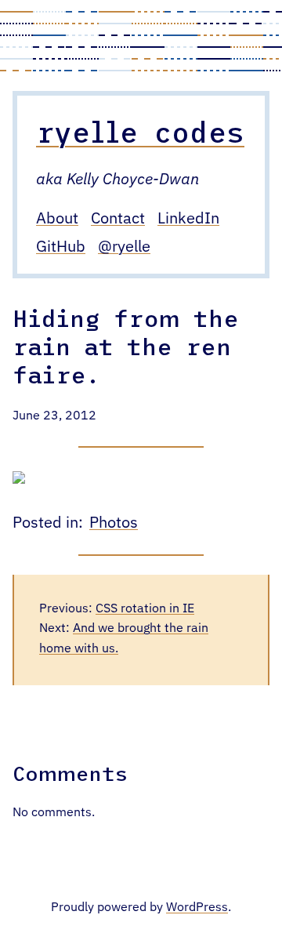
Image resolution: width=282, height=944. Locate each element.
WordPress (197, 908)
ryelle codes (140, 131)
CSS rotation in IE (145, 609)
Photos (113, 523)
